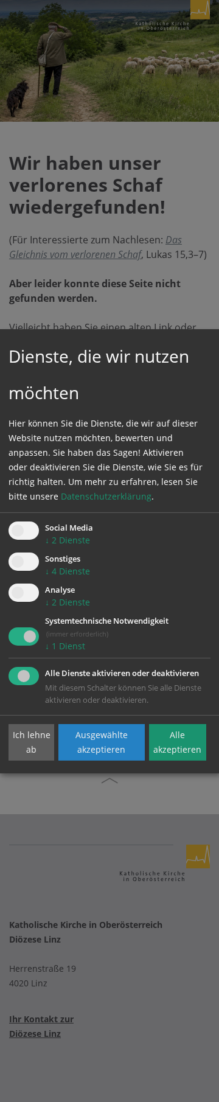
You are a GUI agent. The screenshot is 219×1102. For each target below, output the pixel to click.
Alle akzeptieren (177, 742)
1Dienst (65, 646)
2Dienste (67, 540)
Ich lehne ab (31, 742)
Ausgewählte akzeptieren (101, 742)
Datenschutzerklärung (106, 496)
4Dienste (67, 571)
